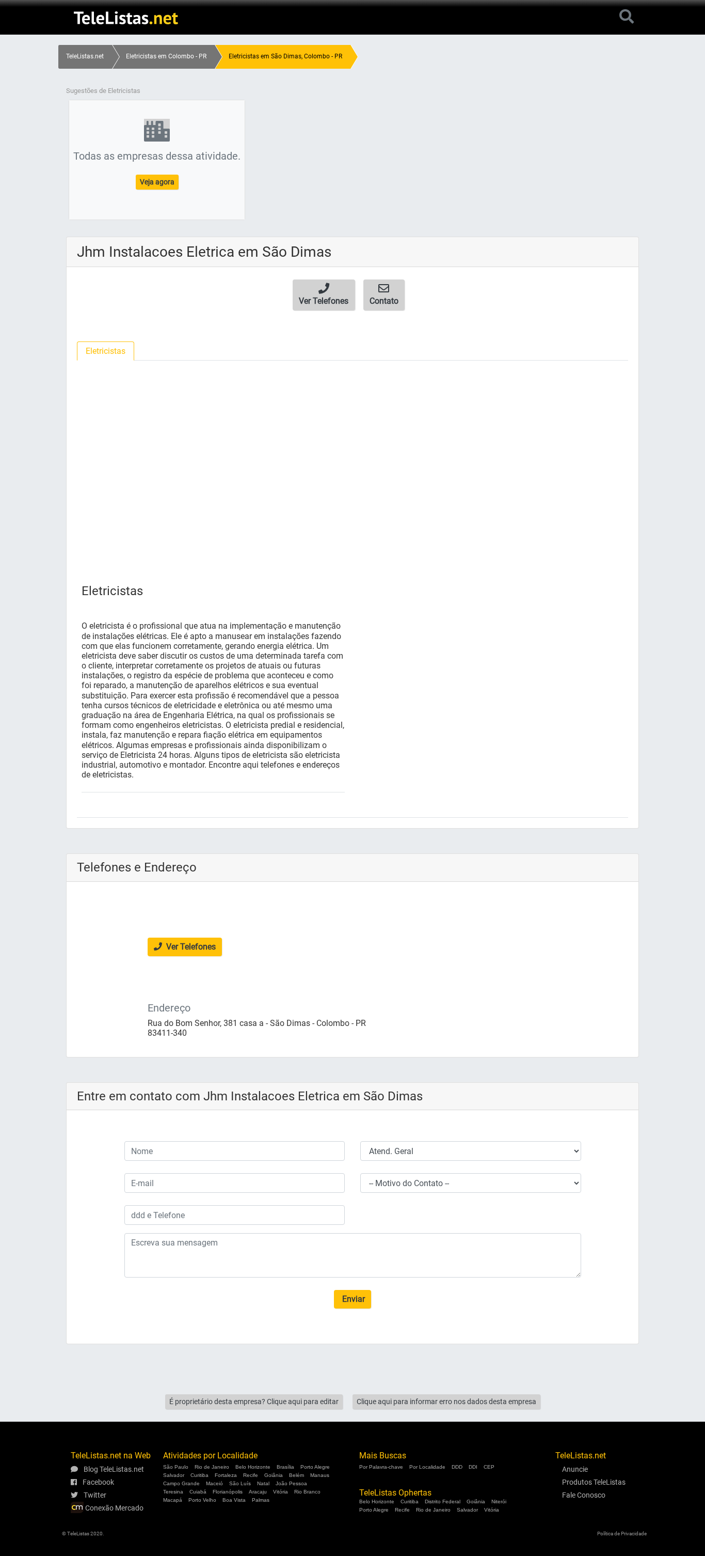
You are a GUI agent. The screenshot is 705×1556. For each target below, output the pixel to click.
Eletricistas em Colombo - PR (166, 56)
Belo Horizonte (252, 1467)
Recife (250, 1475)
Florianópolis (228, 1492)
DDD (457, 1467)
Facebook (97, 1482)
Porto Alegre (315, 1467)
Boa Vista (234, 1500)
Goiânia (273, 1475)
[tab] (105, 351)
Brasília (285, 1467)
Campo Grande (181, 1483)
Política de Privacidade (622, 1533)
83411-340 (167, 1033)
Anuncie (575, 1469)
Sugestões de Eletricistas (103, 91)
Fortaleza (226, 1475)
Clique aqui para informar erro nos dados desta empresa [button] (446, 1401)
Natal (263, 1483)
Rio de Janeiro (212, 1467)
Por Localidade (427, 1467)
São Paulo (175, 1467)
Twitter (94, 1495)
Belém (296, 1475)
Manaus (319, 1475)
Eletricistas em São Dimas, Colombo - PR (285, 56)
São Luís (240, 1483)
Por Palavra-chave (381, 1467)
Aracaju (258, 1492)
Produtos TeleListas (594, 1482)
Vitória (280, 1492)
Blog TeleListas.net (113, 1469)
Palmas (260, 1500)
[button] (324, 294)
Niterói (498, 1501)
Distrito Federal (442, 1501)
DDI (473, 1467)
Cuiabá (197, 1492)
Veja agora (157, 182)
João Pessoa (291, 1483)
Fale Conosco (583, 1495)
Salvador (173, 1475)
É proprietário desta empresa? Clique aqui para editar (254, 1401)
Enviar (352, 1299)
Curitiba (199, 1475)
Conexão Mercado (113, 1508)
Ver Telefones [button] (190, 947)
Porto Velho (202, 1500)
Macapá (172, 1500)
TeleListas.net (85, 56)
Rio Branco (307, 1492)
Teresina (173, 1492)
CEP (489, 1467)
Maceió (214, 1483)
